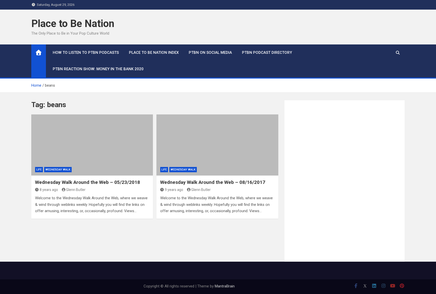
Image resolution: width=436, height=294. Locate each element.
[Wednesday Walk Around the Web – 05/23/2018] (92, 144)
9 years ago (174, 190)
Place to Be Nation (72, 24)
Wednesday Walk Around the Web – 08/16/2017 (212, 182)
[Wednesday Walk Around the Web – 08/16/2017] (217, 144)
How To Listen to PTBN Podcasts (86, 52)
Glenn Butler (76, 190)
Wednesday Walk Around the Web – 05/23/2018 (87, 182)
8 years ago (49, 190)
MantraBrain (225, 286)
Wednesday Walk (57, 169)
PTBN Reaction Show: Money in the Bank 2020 (98, 69)
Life (39, 169)
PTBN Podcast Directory (267, 52)
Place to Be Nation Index (154, 52)
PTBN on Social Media (210, 52)
